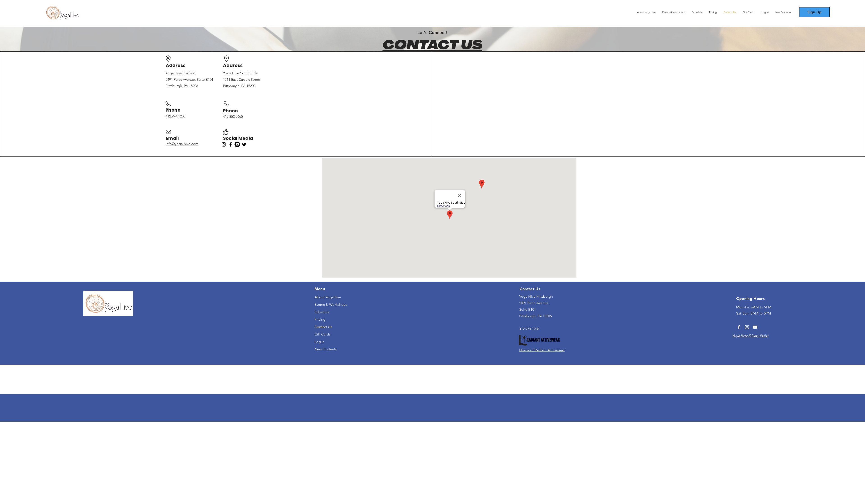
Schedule (322, 312)
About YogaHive (327, 297)
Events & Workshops (330, 304)
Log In (319, 342)
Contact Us (323, 327)
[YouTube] (237, 144)
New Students (325, 349)
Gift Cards (322, 334)
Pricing (320, 319)
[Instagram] (224, 144)
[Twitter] (244, 144)
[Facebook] (230, 144)
